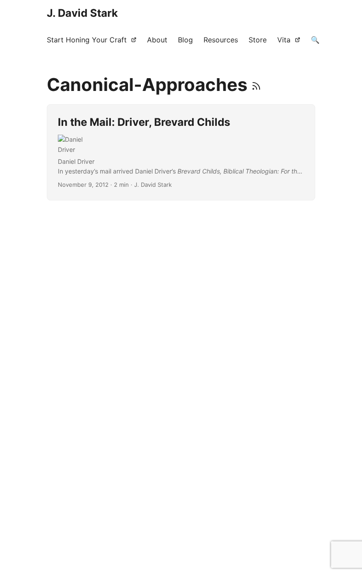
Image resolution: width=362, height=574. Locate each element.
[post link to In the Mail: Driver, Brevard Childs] (181, 152)
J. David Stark (82, 13)
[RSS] (256, 84)
